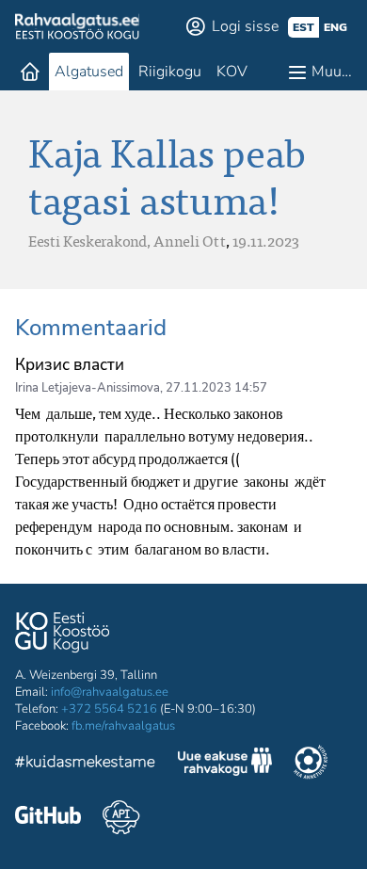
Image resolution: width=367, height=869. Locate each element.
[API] (121, 817)
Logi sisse (245, 26)
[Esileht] (30, 71)
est (303, 27)
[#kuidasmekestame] (85, 764)
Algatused (89, 71)
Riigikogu (169, 71)
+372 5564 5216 (109, 708)
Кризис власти (69, 365)
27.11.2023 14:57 (216, 387)
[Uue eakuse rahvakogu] (225, 764)
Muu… (331, 71)
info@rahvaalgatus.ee (109, 692)
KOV (231, 71)
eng (335, 27)
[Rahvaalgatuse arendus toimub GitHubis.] (48, 817)
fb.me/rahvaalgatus (123, 725)
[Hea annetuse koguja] (310, 764)
